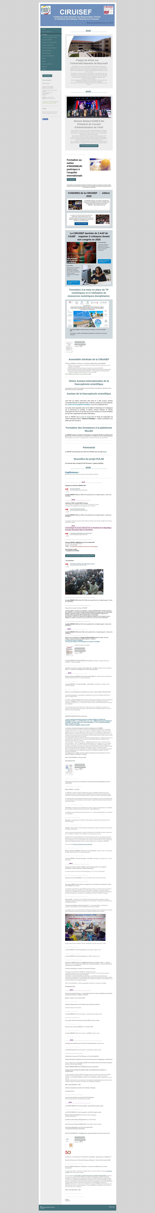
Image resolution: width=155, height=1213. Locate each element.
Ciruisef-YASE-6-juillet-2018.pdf (77, 509)
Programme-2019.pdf (75, 488)
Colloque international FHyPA (73, 282)
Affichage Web (112, 1206)
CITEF (82, 417)
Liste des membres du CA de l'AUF (89, 145)
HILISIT (104, 451)
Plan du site (52, 1207)
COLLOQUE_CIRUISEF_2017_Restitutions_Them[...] (82, 563)
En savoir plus (71, 179)
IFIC (67, 436)
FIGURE (89, 417)
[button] (80, 342)
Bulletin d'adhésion (47, 75)
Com (80, 1133)
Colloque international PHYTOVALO (104, 261)
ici (80, 420)
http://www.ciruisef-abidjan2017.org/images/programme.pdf (80, 555)
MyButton (96, 208)
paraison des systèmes (86, 1133)
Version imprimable (46, 1207)
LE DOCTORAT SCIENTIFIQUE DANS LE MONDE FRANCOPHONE (90, 1175)
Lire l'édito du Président (81, 223)
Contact (67, 1199)
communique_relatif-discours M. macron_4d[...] (81, 533)
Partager (46, 119)
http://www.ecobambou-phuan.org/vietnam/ (82, 844)
